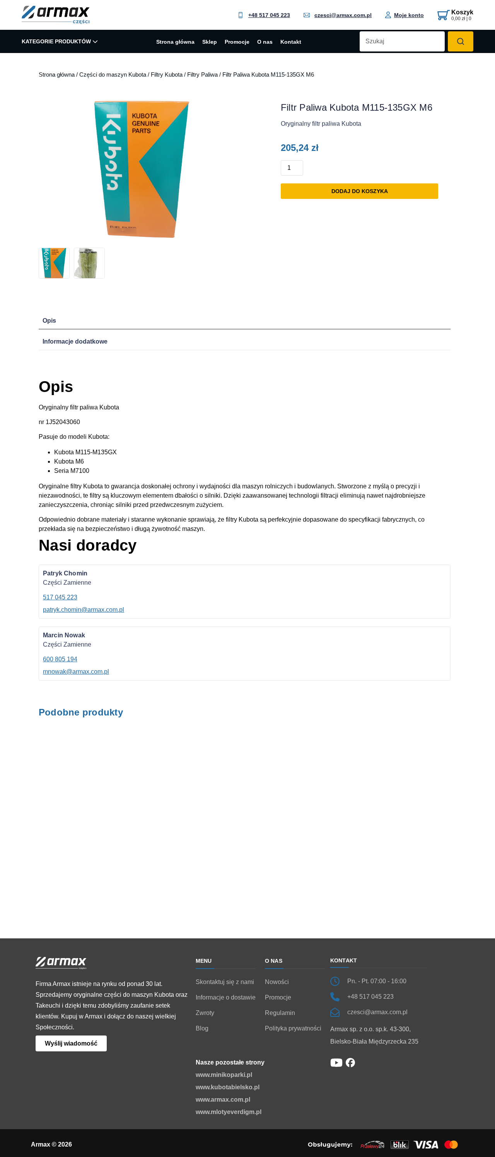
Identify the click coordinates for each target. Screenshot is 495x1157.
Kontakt (290, 42)
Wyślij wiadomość (71, 1043)
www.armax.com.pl (223, 1099)
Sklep (209, 42)
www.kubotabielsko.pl (227, 1087)
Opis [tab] (49, 320)
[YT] (336, 1062)
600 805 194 (60, 659)
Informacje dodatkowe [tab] (75, 341)
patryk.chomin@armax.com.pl (83, 609)
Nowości (277, 982)
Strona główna (175, 42)
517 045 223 (60, 597)
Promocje (237, 42)
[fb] (350, 1062)
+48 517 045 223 (269, 15)
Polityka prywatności (293, 1028)
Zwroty (205, 1013)
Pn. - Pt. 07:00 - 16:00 (376, 981)
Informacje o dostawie (226, 997)
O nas (265, 42)
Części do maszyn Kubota (112, 75)
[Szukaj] (460, 41)
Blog (202, 1028)
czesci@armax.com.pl (343, 15)
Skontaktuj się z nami (225, 982)
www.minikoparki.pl (224, 1074)
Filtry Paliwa (202, 75)
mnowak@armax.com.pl (76, 671)
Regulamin (280, 1013)
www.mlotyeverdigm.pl (228, 1112)
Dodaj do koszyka (359, 191)
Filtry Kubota (167, 75)
